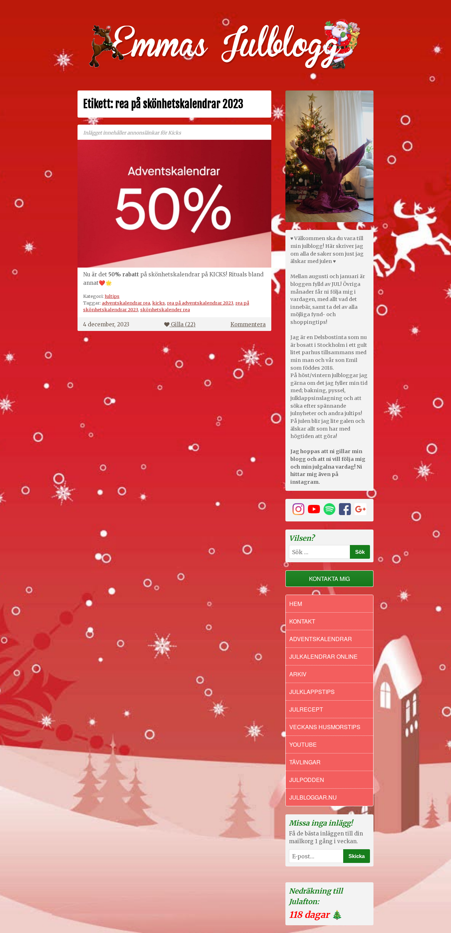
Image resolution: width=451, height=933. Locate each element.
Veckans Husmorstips (324, 727)
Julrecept (306, 709)
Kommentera (248, 324)
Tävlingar (305, 762)
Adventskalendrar (320, 639)
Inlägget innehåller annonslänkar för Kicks (132, 133)
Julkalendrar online (323, 656)
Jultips (112, 296)
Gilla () (183, 324)
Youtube (303, 744)
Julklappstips (312, 692)
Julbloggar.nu (313, 797)
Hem (295, 604)
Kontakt (302, 621)
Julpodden (306, 780)
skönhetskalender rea (165, 309)
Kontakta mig (329, 579)
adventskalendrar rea (126, 303)
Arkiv (298, 674)
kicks (158, 303)
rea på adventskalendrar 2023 (200, 303)
